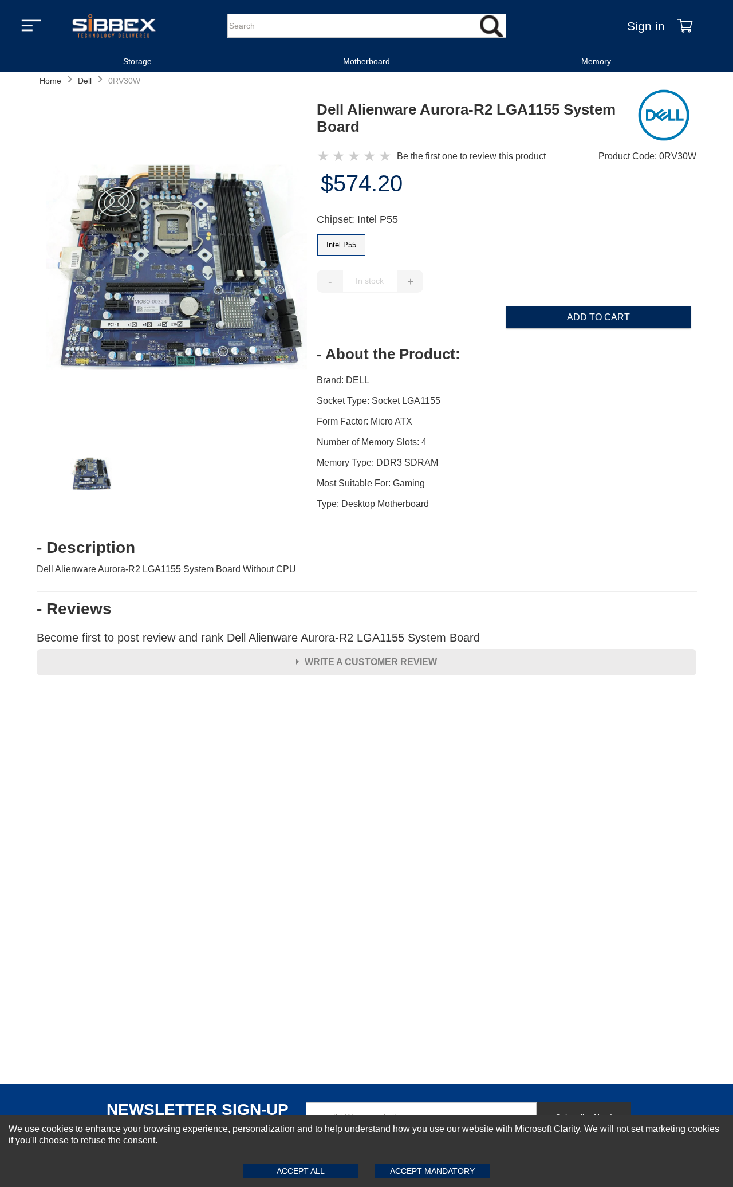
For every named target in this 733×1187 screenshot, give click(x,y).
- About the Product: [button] (388, 354)
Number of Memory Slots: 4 (372, 442)
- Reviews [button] (74, 609)
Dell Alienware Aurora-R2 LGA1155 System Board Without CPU (166, 569)
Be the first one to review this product (471, 156)
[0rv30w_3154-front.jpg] (176, 269)
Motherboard (366, 61)
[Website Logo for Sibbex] (114, 26)
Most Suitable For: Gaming (371, 483)
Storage (137, 61)
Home (50, 80)
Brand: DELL (343, 380)
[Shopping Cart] (684, 25)
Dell (85, 80)
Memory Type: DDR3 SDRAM (377, 462)
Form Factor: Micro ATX (364, 421)
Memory (596, 61)
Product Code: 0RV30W (647, 156)
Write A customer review (371, 662)
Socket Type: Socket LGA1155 (378, 401)
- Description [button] (86, 547)
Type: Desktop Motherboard (373, 504)
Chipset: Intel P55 (357, 219)
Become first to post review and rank (258, 637)
